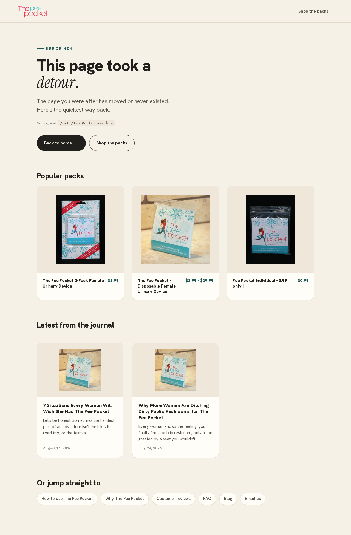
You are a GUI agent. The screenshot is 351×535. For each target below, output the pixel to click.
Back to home (61, 143)
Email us (253, 498)
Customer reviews (174, 498)
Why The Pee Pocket (124, 498)
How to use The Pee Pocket (67, 498)
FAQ (207, 498)
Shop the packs (112, 143)
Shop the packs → (315, 11)
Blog (228, 498)
